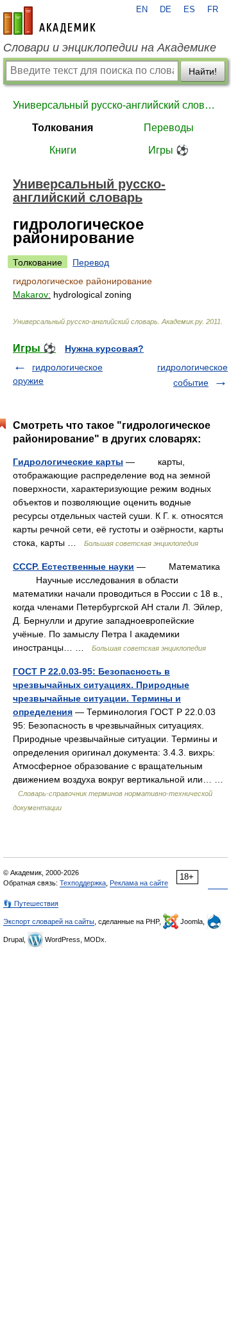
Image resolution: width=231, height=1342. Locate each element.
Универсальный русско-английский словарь (115, 105)
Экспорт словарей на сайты (48, 921)
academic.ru (49, 20)
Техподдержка (83, 883)
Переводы (169, 127)
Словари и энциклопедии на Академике (109, 47)
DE (165, 9)
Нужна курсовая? (104, 348)
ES (189, 9)
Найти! (203, 71)
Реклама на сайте (139, 883)
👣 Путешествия (30, 903)
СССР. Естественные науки (73, 566)
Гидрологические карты (68, 462)
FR (212, 9)
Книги (62, 150)
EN (142, 9)
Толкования (62, 127)
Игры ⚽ (168, 150)
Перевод (91, 262)
